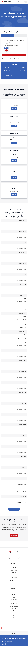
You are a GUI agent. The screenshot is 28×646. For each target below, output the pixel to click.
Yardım (14, 586)
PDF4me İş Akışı (14, 606)
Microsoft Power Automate (14, 613)
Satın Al (14, 108)
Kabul (3, 644)
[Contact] (18, 558)
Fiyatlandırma (20, 1)
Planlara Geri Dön (14, 509)
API (14, 617)
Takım (14, 597)
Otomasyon (14, 599)
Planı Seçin (14, 55)
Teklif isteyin (14, 535)
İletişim (14, 572)
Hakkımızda (14, 570)
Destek (14, 590)
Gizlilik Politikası (14, 633)
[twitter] (14, 558)
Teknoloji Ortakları (14, 575)
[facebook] (9, 558)
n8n (14, 620)
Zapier (14, 615)
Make (14, 610)
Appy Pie (14, 608)
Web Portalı (14, 577)
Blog (14, 583)
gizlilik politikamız (7, 641)
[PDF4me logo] (6, 2)
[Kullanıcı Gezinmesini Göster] (25, 2)
